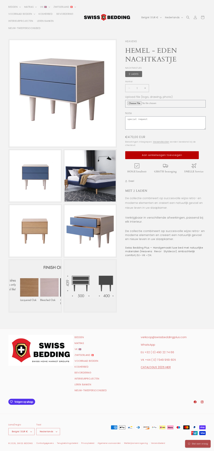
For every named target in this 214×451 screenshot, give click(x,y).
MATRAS (79, 343)
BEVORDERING (83, 372)
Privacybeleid (87, 443)
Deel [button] (131, 181)
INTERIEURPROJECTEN (87, 378)
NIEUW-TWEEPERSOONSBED (91, 390)
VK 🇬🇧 (78, 349)
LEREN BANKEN (83, 384)
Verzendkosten (161, 141)
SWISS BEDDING (25, 443)
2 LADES (134, 74)
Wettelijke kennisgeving (136, 443)
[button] (14, 6)
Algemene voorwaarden (109, 443)
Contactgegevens (45, 443)
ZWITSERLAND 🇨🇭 (84, 355)
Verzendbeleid (158, 443)
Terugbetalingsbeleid (67, 443)
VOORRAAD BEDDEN (86, 361)
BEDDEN (79, 337)
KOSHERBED (81, 366)
